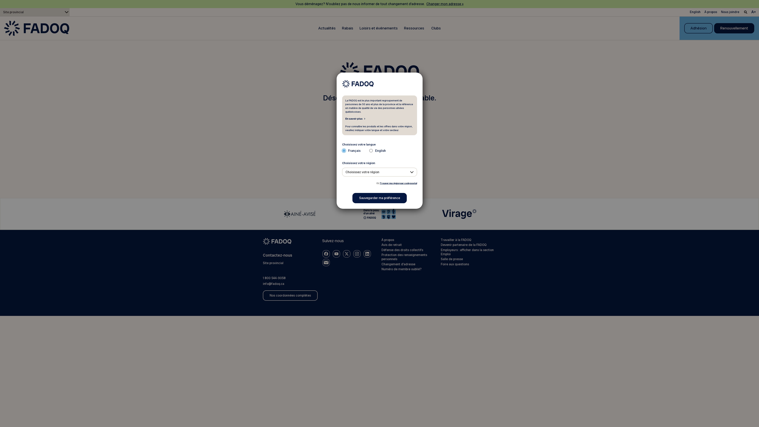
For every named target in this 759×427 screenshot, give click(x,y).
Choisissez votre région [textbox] (362, 172)
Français (354, 151)
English (380, 151)
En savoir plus (354, 118)
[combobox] (379, 172)
